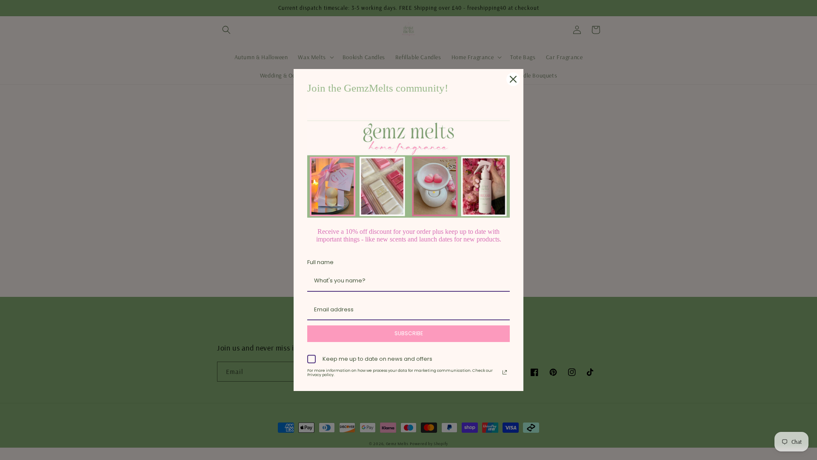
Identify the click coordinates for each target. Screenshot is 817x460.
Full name (320, 262)
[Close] (513, 79)
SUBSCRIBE (408, 333)
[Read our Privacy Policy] (505, 372)
